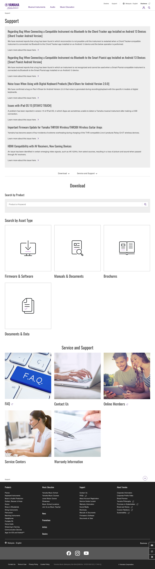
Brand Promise (122, 498)
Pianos (7, 493)
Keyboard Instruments (12, 495)
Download (62, 173)
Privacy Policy (33, 564)
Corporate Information (124, 493)
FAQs (82, 495)
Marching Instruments (12, 515)
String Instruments (11, 510)
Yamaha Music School (50, 493)
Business (144, 3)
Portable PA (9, 521)
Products (8, 487)
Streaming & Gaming (12, 527)
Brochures (83, 510)
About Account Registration (89, 498)
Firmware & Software (87, 515)
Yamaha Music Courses (50, 495)
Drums (7, 504)
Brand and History (123, 507)
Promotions (46, 520)
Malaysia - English (132, 3)
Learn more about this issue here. (22, 50)
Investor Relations (123, 510)
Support (114, 3)
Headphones (9, 518)
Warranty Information (87, 504)
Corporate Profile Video (125, 495)
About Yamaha (122, 487)
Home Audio (9, 524)
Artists (44, 527)
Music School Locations (50, 504)
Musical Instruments (36, 7)
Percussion (9, 512)
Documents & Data (86, 518)
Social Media (84, 507)
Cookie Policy (45, 564)
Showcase (46, 501)
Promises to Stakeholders (126, 504)
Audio (52, 7)
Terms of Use (22, 564)
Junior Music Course (49, 498)
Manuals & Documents (88, 512)
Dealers (106, 3)
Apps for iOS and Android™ (14, 532)
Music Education (67, 7)
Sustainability (121, 512)
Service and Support (86, 173)
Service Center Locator (88, 501)
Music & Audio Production (14, 498)
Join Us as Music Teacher (51, 507)
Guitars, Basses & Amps (13, 501)
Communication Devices (13, 529)
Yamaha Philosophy (124, 501)
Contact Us (83, 493)
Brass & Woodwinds (12, 507)
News (44, 513)
